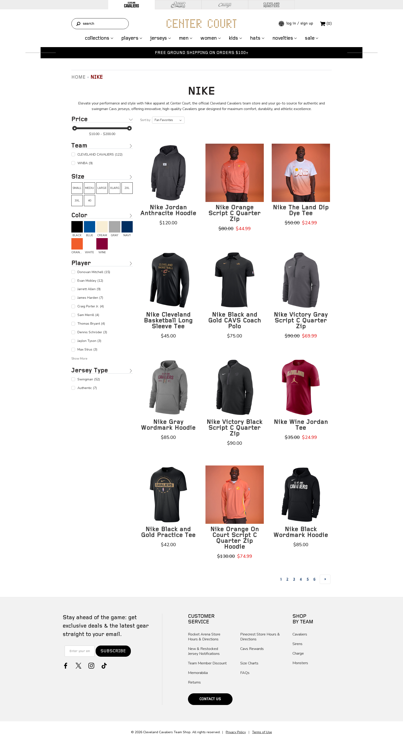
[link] (77, 188)
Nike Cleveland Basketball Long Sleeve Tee (168, 320)
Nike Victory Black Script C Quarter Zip (235, 428)
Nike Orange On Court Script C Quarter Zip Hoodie (234, 538)
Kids (233, 38)
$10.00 (94, 134)
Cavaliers (299, 634)
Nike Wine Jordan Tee (301, 425)
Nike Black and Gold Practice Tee (168, 532)
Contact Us (210, 699)
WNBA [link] (85, 163)
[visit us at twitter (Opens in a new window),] (78, 665)
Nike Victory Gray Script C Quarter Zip (301, 320)
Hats (255, 38)
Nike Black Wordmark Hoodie (301, 532)
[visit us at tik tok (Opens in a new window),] (103, 665)
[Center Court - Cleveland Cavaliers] (201, 23)
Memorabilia (198, 672)
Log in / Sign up (299, 23)
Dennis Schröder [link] (92, 332)
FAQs (245, 672)
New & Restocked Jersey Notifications (204, 651)
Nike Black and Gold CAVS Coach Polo (234, 320)
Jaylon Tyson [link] (89, 341)
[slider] (75, 128)
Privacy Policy (236, 732)
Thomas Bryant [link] (91, 323)
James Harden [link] (90, 297)
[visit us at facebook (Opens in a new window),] (65, 665)
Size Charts (249, 663)
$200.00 (109, 134)
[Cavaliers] (131, 4)
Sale (309, 38)
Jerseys (158, 38)
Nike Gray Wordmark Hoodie (168, 425)
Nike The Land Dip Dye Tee (301, 210)
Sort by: (145, 120)
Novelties (282, 38)
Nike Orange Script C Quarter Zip (234, 213)
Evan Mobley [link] (90, 280)
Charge (298, 653)
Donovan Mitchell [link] (93, 272)
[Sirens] (178, 4)
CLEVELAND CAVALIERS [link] (99, 154)
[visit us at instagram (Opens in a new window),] (90, 665)
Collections (97, 38)
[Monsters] (271, 4)
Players (130, 38)
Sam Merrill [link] (88, 315)
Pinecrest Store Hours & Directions (260, 637)
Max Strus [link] (87, 349)
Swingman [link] (88, 379)
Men (184, 38)
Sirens (297, 644)
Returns (194, 682)
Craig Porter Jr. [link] (90, 306)
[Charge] (225, 4)
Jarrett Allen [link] (89, 289)
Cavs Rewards (252, 648)
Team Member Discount (207, 663)
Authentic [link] (87, 388)
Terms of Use (262, 732)
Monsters (300, 663)
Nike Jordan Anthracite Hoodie (168, 210)
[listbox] (168, 120)
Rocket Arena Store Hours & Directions (204, 637)
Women (208, 38)
